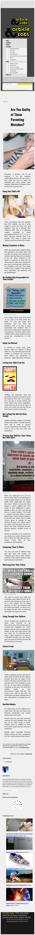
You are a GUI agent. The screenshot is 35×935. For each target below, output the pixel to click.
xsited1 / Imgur (7, 492)
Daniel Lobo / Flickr (8, 391)
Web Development (12, 921)
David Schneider (24, 234)
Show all (5, 101)
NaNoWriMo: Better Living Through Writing (16, 885)
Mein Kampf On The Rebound (13, 852)
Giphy (5, 671)
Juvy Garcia (21, 130)
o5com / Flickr (7, 218)
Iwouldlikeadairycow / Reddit (10, 314)
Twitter (12, 786)
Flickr (22, 754)
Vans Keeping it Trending (12, 868)
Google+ (28, 786)
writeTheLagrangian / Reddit (10, 594)
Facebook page (24, 747)
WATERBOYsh (28, 754)
